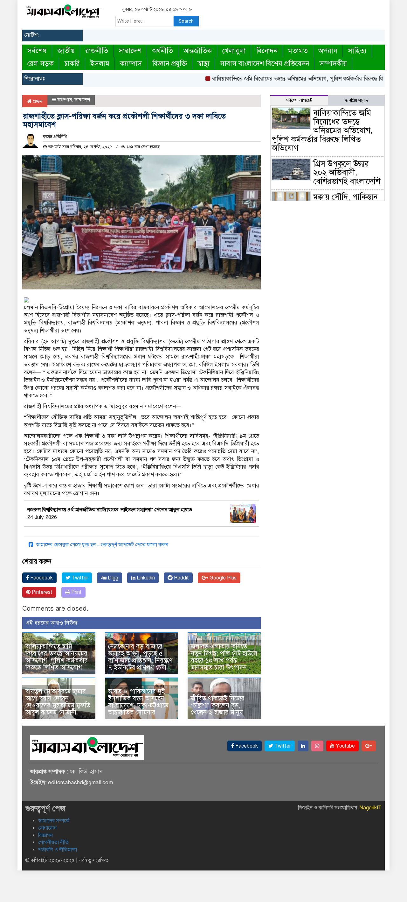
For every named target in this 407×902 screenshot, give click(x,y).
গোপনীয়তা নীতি (53, 842)
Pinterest (41, 592)
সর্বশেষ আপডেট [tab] (299, 100)
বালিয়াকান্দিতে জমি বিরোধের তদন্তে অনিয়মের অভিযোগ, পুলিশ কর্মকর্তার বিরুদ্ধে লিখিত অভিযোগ (299, 78)
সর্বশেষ (37, 50)
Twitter (79, 578)
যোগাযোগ (47, 828)
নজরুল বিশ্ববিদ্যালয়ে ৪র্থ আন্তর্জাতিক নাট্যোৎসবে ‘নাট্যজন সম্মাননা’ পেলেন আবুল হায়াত (109, 510)
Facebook (41, 578)
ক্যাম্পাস (131, 63)
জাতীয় (66, 50)
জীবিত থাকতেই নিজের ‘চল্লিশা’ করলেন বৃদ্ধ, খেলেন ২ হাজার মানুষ (218, 705)
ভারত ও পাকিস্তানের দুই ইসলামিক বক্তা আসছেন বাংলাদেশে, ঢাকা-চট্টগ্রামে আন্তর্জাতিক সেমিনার (138, 701)
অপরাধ (327, 50)
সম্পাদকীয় (333, 63)
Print (76, 592)
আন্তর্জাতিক (197, 50)
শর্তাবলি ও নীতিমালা (57, 850)
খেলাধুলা (234, 50)
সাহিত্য (357, 50)
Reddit (181, 578)
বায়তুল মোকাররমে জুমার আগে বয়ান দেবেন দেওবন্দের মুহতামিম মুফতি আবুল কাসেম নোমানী (57, 701)
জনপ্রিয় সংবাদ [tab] (356, 100)
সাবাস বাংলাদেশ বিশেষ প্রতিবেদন (264, 63)
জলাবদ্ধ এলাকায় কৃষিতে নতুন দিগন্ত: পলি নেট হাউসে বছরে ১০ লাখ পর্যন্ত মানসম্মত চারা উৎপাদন (224, 657)
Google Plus (222, 578)
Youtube (345, 746)
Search (186, 21)
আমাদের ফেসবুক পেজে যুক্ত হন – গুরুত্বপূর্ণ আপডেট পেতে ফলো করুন (101, 545)
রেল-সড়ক (40, 63)
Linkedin (145, 578)
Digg (112, 578)
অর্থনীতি (162, 50)
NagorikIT (371, 808)
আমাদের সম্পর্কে (53, 821)
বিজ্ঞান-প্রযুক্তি (169, 63)
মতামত (298, 50)
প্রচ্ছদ (37, 101)
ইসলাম (99, 63)
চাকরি (72, 63)
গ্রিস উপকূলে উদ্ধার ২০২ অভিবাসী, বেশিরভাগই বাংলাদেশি (346, 172)
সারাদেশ (130, 50)
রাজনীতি (96, 50)
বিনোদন (267, 50)
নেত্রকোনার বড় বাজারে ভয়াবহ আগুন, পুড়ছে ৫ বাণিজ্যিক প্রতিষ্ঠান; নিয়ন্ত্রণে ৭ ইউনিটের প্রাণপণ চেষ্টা (140, 657)
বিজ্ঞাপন (45, 835)
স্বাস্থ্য (203, 63)
